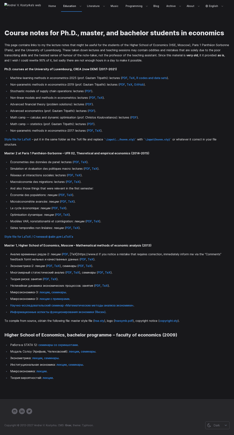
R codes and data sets (151, 78)
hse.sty (99, 321)
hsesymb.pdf (124, 321)
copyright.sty (168, 321)
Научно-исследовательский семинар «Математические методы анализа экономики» (71, 305)
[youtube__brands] (7, 411)
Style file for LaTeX (17, 139)
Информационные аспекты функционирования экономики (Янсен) (57, 312)
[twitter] (29, 411)
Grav (68, 425)
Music (114, 5)
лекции (44, 292)
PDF (124, 78)
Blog (156, 5)
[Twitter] (22, 411)
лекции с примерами (54, 299)
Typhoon (87, 425)
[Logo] (23, 6)
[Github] (15, 411)
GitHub (139, 84)
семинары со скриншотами (58, 345)
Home (52, 5)
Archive (171, 5)
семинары (58, 292)
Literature (93, 5)
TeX (132, 78)
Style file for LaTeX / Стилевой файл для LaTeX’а (38, 236)
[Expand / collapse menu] (80, 6)
